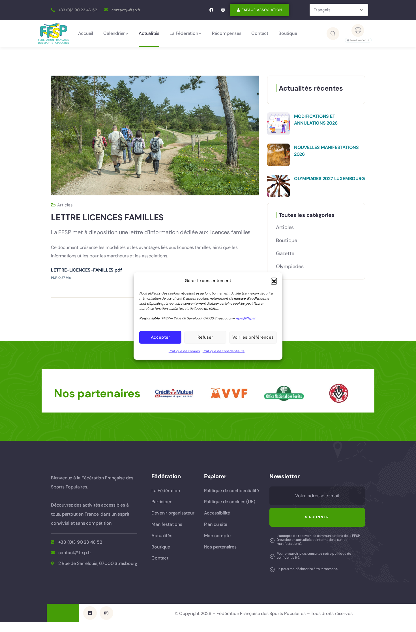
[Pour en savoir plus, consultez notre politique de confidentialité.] (272, 556)
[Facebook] (211, 10)
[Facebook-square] (90, 613)
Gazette (285, 253)
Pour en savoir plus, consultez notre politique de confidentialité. (314, 555)
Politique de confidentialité (224, 351)
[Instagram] (222, 10)
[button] (274, 281)
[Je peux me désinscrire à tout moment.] (272, 570)
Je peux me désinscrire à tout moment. (307, 569)
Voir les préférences (253, 337)
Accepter (160, 337)
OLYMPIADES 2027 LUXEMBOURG (329, 179)
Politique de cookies (184, 351)
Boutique (286, 240)
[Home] (53, 33)
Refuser (205, 337)
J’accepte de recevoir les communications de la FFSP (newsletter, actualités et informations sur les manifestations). (318, 539)
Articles (65, 205)
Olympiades (290, 266)
